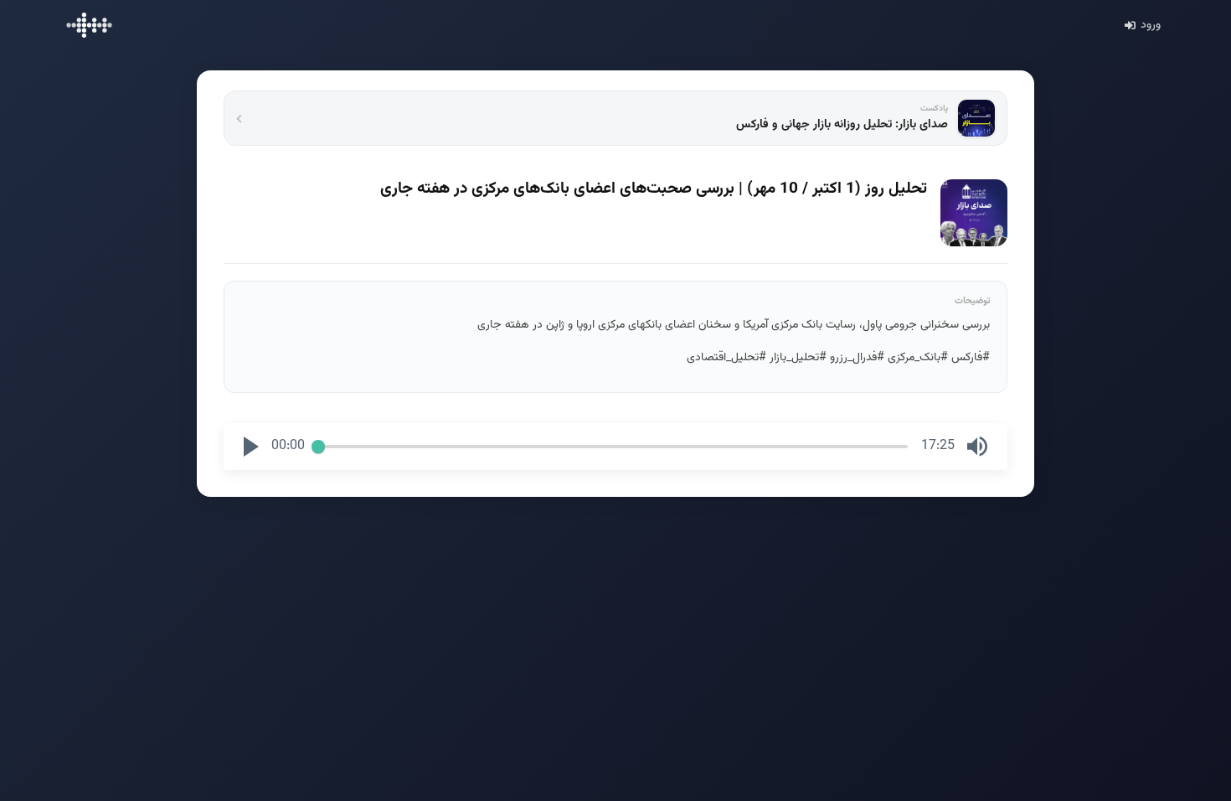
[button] (251, 447)
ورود (1151, 25)
